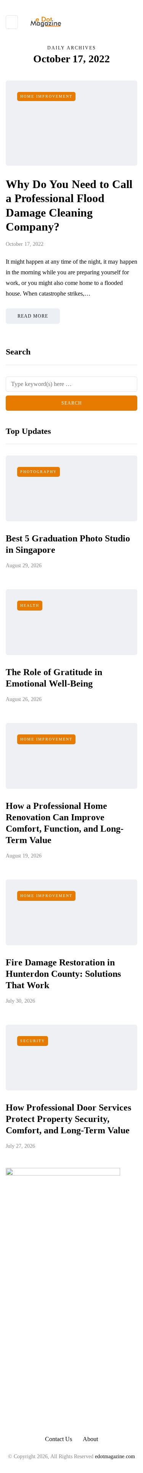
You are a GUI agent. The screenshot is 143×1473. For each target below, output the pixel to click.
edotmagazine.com (115, 1456)
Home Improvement (46, 96)
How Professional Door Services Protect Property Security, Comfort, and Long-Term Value (68, 1119)
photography (38, 472)
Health (29, 605)
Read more (33, 316)
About (90, 1439)
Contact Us (58, 1439)
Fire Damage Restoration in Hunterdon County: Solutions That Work (63, 973)
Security (32, 1041)
